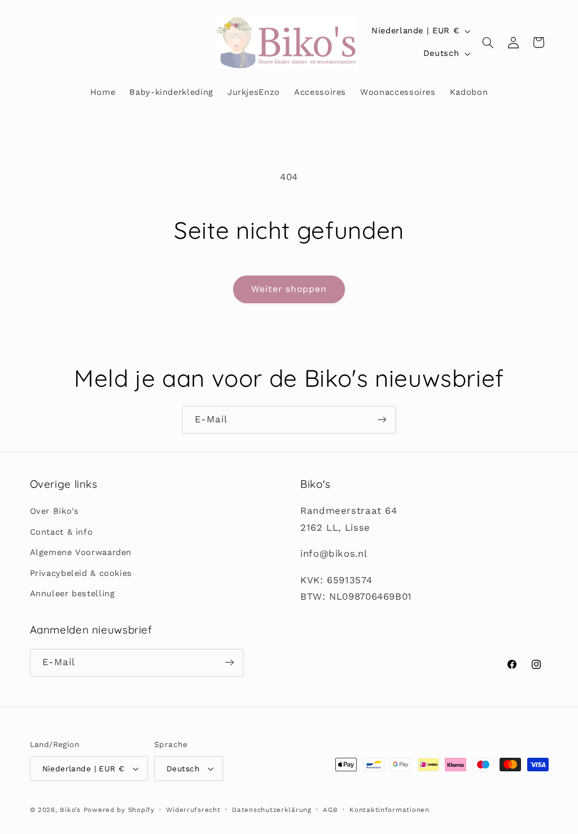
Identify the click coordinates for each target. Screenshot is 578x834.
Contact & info (61, 532)
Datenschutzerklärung (272, 810)
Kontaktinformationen (389, 810)
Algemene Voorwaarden (81, 552)
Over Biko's (54, 511)
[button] (488, 42)
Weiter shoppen (289, 288)
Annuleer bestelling (72, 593)
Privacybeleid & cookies (81, 573)
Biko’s (70, 810)
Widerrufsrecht (193, 810)
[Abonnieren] (382, 420)
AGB (330, 810)
